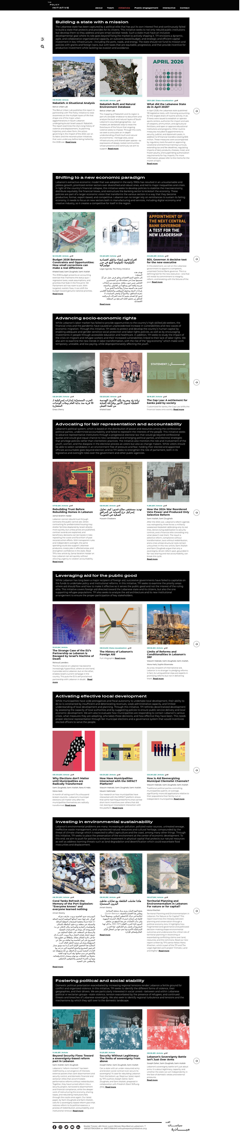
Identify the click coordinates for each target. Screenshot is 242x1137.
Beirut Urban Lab (60, 107)
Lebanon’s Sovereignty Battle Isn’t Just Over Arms (166, 1058)
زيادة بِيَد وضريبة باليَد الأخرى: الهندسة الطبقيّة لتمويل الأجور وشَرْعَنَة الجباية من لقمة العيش (120, 403)
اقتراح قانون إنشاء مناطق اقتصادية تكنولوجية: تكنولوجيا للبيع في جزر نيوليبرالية (118, 262)
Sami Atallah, (153, 518)
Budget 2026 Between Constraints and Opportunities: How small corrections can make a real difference (73, 263)
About (98, 8)
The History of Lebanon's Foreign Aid (116, 653)
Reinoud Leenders (60, 662)
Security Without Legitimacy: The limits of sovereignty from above (120, 1058)
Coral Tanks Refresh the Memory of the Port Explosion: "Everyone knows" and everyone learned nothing (73, 905)
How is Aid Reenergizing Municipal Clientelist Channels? (168, 779)
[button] (196, 111)
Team (110, 8)
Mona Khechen (153, 910)
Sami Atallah (84, 272)
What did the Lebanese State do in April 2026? (166, 105)
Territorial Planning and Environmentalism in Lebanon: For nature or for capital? (167, 904)
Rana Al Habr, (85, 787)
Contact (184, 8)
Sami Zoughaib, (71, 272)
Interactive (169, 8)
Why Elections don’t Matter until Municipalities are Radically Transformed (71, 781)
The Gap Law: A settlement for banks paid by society (167, 401)
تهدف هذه (138, 272)
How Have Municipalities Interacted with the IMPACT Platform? (118, 781)
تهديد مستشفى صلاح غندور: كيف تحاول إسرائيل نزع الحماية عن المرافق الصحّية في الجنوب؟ (121, 512)
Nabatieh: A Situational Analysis (74, 103)
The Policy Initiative (121, 269)
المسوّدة (138, 275)
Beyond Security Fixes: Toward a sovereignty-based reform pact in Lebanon (73, 1058)
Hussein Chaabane (108, 518)
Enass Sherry (58, 409)
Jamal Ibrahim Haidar (62, 516)
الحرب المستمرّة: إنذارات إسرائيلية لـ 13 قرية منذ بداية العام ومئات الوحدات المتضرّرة (73, 403)
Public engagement (146, 8)
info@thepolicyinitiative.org (132, 1128)
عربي (118, 100)
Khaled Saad (105, 409)
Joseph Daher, (106, 1065)
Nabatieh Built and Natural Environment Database (117, 105)
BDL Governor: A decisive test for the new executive (167, 261)
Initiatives (124, 8)
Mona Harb (57, 791)
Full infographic (112, 658)
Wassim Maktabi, (154, 661)
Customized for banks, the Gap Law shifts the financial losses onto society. (168, 408)
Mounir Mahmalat (107, 791)
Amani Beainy (59, 913)
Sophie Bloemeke (165, 664)
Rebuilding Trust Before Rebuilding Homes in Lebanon (73, 510)
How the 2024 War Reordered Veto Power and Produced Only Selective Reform (168, 512)
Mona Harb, (152, 664)
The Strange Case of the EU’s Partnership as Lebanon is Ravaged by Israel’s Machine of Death (73, 654)
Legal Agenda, (106, 269)
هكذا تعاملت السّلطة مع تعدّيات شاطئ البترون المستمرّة (120, 902)
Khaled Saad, (58, 272)
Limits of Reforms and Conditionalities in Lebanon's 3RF (166, 654)
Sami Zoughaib (166, 518)
